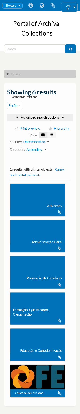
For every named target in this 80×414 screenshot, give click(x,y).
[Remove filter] (20, 105)
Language (41, 5)
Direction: (17, 149)
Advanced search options (40, 117)
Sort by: (16, 141)
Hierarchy (61, 128)
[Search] (70, 48)
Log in (68, 7)
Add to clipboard (59, 212)
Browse (11, 5)
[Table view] (51, 135)
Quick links (30, 5)
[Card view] (43, 135)
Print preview (29, 128)
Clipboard (52, 5)
